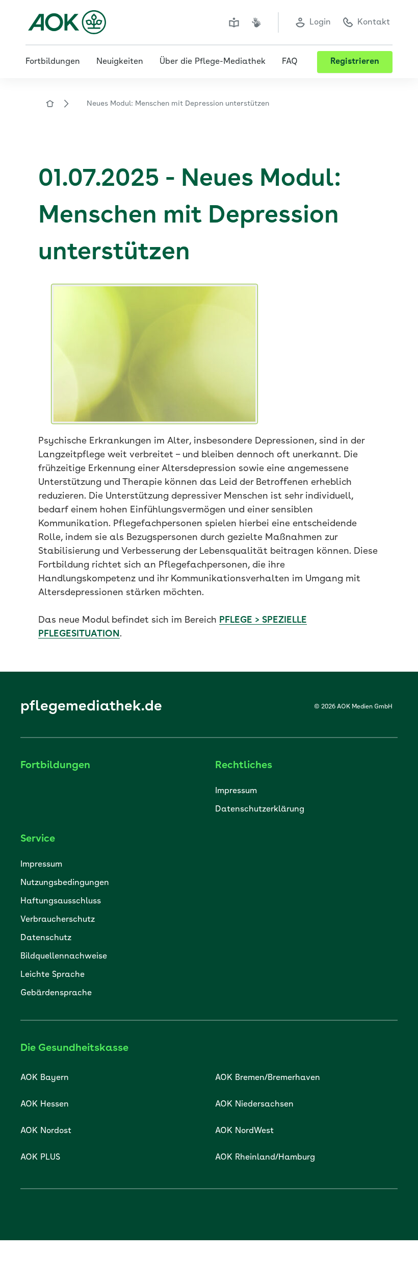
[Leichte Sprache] (234, 22)
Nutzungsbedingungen (64, 883)
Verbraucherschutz (57, 920)
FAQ (290, 62)
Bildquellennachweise (63, 956)
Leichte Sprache (52, 975)
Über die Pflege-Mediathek (213, 62)
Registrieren (354, 62)
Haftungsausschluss (60, 901)
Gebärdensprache (56, 993)
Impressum (236, 791)
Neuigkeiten (119, 62)
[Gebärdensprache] (256, 22)
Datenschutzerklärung (259, 809)
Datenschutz (45, 938)
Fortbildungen (52, 62)
